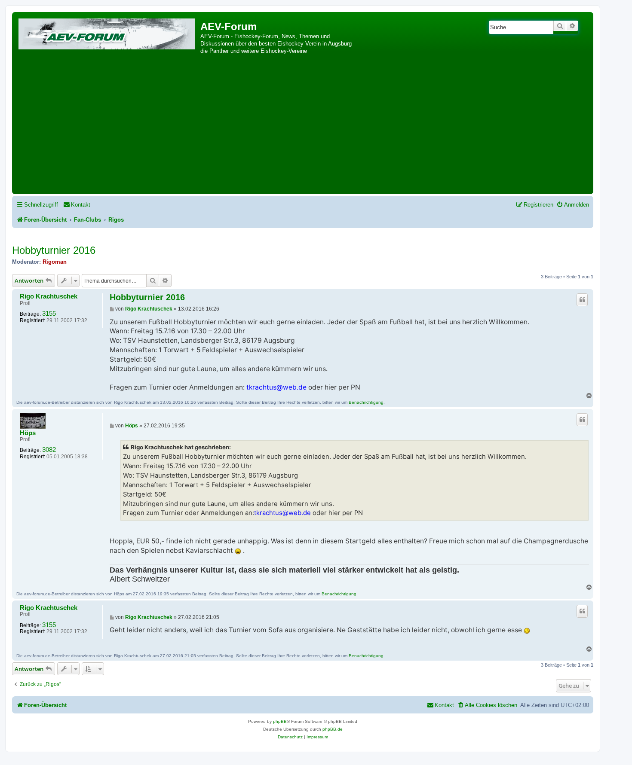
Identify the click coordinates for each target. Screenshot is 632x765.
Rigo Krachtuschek (48, 296)
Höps (28, 433)
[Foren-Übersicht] (107, 32)
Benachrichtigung (366, 402)
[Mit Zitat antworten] (582, 299)
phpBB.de (332, 729)
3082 (49, 450)
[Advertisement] (303, 127)
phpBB (280, 721)
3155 (49, 314)
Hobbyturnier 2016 (53, 250)
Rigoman (55, 262)
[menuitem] (76, 204)
